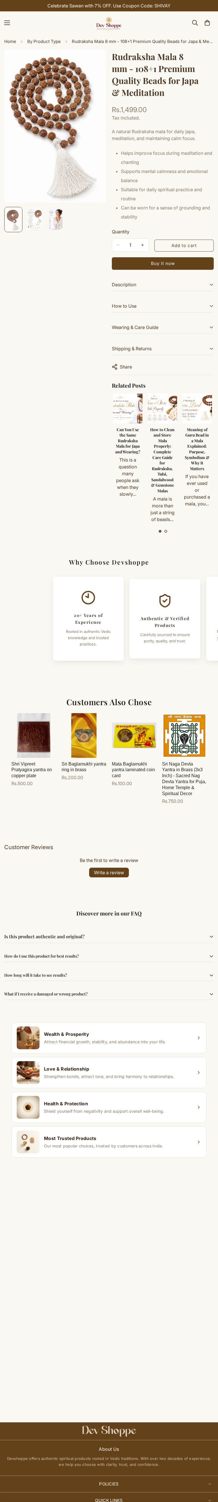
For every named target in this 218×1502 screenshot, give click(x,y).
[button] (160, 531)
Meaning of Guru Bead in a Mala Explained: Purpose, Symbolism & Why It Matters (162, 449)
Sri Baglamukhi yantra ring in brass (84, 767)
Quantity (120, 231)
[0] (207, 22)
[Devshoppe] (109, 22)
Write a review (109, 872)
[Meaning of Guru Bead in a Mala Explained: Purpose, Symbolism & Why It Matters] (162, 408)
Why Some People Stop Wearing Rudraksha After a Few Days (196, 443)
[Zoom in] (94, 61)
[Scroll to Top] (206, 1471)
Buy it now (163, 263)
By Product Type (44, 41)
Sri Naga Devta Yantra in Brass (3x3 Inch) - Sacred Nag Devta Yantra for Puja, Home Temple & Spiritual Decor (184, 779)
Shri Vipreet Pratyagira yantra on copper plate (31, 770)
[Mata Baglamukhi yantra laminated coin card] (134, 735)
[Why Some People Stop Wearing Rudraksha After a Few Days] (197, 408)
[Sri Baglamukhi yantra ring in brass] (84, 735)
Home (10, 41)
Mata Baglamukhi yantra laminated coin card (133, 770)
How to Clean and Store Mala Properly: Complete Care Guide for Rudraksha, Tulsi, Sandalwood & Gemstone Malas (127, 460)
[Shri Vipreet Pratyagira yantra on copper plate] (33, 735)
